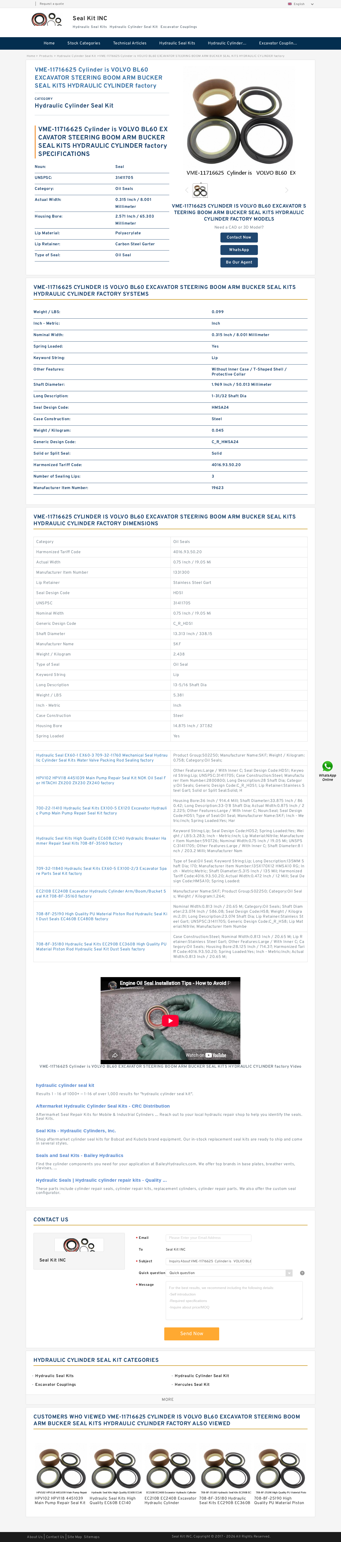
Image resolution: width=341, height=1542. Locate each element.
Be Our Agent (239, 262)
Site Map (74, 1537)
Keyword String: (49, 358)
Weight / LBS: (46, 312)
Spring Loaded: (48, 346)
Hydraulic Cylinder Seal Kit (230, 43)
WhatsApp (239, 250)
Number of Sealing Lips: (57, 476)
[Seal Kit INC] (46, 19)
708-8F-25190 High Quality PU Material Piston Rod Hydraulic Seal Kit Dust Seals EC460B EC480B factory (101, 917)
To (141, 1250)
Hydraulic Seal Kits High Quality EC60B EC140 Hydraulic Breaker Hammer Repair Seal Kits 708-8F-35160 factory (101, 841)
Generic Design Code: (54, 442)
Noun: (40, 166)
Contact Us (55, 1537)
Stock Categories (83, 43)
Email (142, 1238)
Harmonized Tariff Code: (57, 465)
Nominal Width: (48, 335)
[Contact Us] (328, 771)
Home (49, 43)
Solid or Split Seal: (51, 453)
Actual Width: (48, 199)
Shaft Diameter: (49, 384)
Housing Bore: (49, 216)
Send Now (191, 1334)
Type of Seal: (47, 255)
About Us (35, 1537)
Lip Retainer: (47, 244)
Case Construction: (51, 419)
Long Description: (50, 396)
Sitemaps (92, 1537)
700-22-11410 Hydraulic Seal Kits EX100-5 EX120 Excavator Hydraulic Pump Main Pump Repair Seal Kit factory (101, 811)
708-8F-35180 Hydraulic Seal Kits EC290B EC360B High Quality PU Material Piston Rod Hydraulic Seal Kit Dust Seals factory (101, 947)
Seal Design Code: (51, 407)
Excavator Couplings (278, 43)
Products (46, 56)
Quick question (152, 1273)
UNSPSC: (43, 177)
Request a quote (52, 4)
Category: (44, 188)
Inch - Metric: (46, 323)
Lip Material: (47, 233)
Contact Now (239, 237)
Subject (144, 1261)
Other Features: (48, 369)
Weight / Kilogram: (52, 430)
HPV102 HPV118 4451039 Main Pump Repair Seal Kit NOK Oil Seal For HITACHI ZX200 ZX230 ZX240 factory (101, 781)
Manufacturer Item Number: (60, 488)
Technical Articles (130, 43)
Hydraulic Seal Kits (177, 43)
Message (145, 1285)
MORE (168, 1399)
